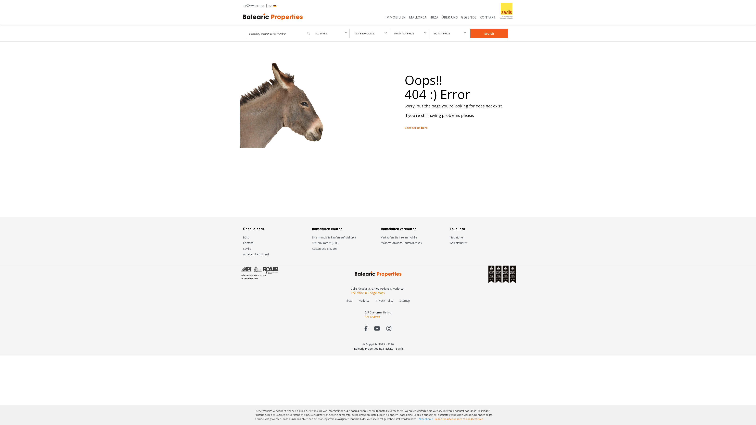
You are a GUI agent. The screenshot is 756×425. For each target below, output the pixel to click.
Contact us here (416, 128)
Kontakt (488, 17)
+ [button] (253, 6)
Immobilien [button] (395, 17)
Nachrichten (457, 237)
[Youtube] (377, 328)
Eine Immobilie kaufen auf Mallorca (334, 237)
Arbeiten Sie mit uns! (256, 254)
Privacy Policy (384, 300)
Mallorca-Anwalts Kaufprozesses (401, 243)
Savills (247, 248)
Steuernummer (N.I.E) (325, 243)
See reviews (372, 317)
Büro (246, 237)
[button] (273, 5)
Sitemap (404, 300)
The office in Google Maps (368, 293)
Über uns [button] (450, 17)
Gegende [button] (469, 17)
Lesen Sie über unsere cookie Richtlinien (459, 419)
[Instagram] (389, 328)
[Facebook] (366, 328)
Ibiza (434, 17)
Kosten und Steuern (324, 248)
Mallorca (418, 17)
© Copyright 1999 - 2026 (378, 344)
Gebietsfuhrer (458, 243)
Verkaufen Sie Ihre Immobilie (399, 237)
